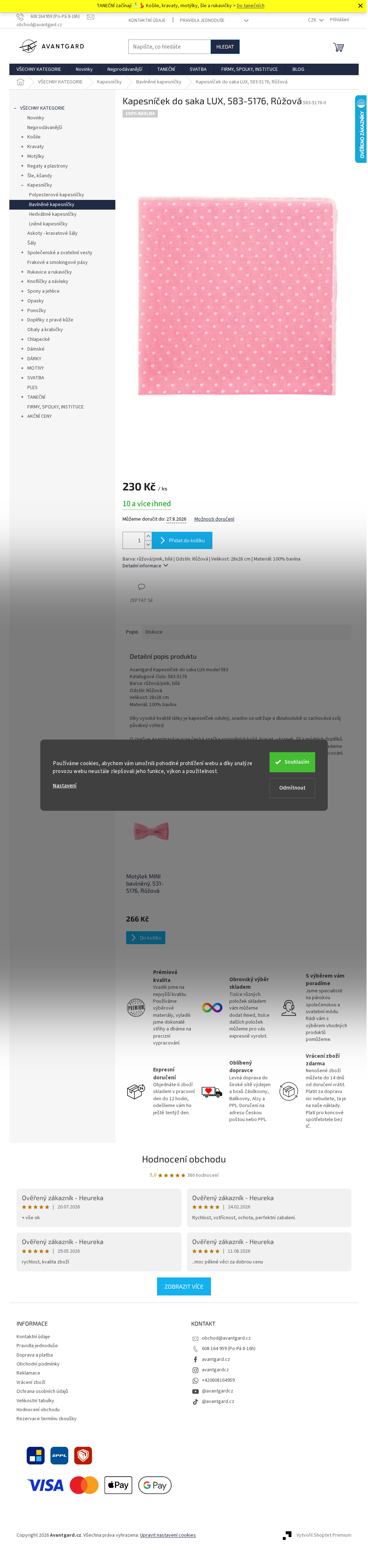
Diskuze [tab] (154, 632)
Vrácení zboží (31, 1382)
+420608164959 (218, 1380)
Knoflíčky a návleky (47, 281)
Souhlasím (297, 762)
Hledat (225, 47)
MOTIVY (35, 368)
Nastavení (65, 785)
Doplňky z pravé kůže (50, 320)
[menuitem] (38, 69)
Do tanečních (250, 5)
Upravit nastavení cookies (168, 1535)
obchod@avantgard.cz (226, 1338)
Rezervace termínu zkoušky (47, 1418)
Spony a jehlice (43, 291)
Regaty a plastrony (47, 166)
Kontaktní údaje (147, 20)
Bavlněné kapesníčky (51, 204)
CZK (312, 20)
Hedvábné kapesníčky (53, 214)
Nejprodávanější (44, 127)
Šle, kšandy (39, 175)
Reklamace (28, 1373)
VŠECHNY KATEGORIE (42, 108)
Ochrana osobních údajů (42, 1391)
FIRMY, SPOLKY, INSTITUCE (55, 407)
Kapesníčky (39, 185)
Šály (31, 243)
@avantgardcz (217, 1391)
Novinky (35, 118)
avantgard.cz (216, 1359)
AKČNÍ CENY (39, 416)
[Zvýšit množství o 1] (148, 536)
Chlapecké (38, 339)
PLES (32, 387)
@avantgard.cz (218, 1401)
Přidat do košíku (187, 540)
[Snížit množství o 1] (148, 544)
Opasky (35, 301)
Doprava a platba (35, 1355)
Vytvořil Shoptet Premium (323, 1535)
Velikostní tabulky (35, 1400)
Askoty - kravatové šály (52, 233)
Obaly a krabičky (45, 329)
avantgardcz (215, 1369)
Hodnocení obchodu (184, 1158)
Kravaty (35, 146)
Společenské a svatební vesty (59, 252)
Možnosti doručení (214, 519)
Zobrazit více (184, 1286)
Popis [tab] (132, 632)
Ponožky (36, 310)
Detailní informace (142, 566)
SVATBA (35, 377)
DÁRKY (34, 358)
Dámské (36, 349)
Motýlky (35, 156)
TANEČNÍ (36, 397)
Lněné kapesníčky (48, 224)
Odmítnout (292, 788)
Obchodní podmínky (38, 1364)
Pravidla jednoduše (202, 20)
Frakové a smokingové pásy (57, 262)
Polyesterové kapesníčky (56, 194)
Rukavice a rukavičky (49, 272)
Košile (34, 137)
